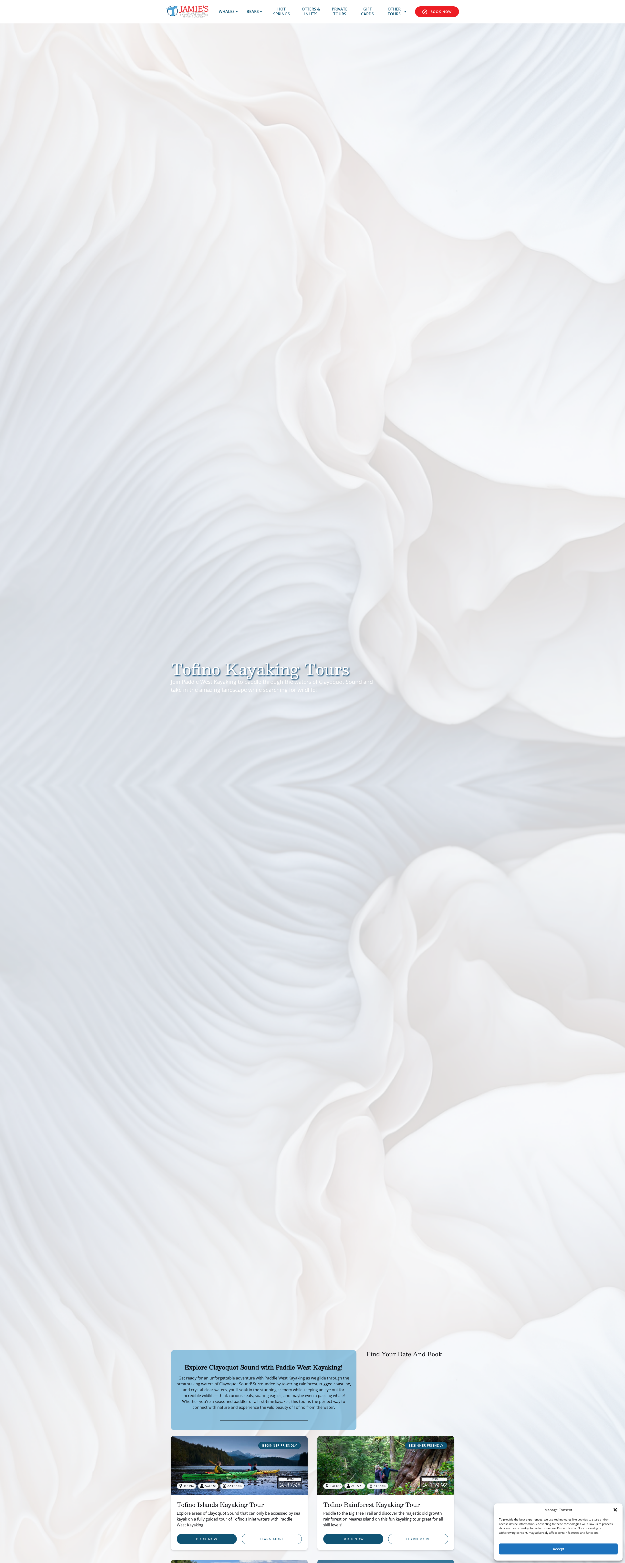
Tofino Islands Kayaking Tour (220, 1504)
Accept (558, 1549)
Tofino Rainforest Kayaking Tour (371, 1504)
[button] (615, 1509)
